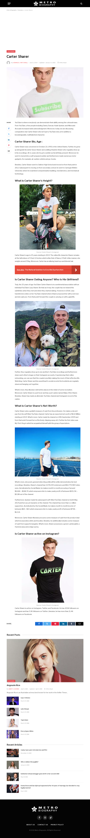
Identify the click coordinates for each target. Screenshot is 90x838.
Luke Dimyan (25, 709)
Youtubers (21, 10)
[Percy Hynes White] (13, 734)
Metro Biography (11, 10)
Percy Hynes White (27, 731)
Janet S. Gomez (13, 689)
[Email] (9, 151)
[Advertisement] (45, 30)
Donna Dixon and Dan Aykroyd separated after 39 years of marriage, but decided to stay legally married (50, 787)
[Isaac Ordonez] (13, 701)
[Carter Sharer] (45, 92)
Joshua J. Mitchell (20, 62)
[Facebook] (9, 128)
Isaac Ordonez (25, 698)
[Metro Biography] (45, 3)
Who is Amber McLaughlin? (29, 762)
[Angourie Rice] (45, 660)
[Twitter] (9, 134)
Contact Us (43, 825)
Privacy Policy (57, 825)
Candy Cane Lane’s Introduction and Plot (34, 750)
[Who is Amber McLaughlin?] (13, 765)
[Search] (81, 3)
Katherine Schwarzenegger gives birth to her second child (40, 774)
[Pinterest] (9, 145)
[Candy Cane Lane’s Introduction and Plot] (13, 753)
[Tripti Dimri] (13, 723)
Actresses (11, 681)
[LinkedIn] (9, 140)
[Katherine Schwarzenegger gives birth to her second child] (13, 777)
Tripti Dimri (24, 720)
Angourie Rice (13, 685)
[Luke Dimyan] (13, 712)
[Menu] (9, 3)
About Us (30, 825)
